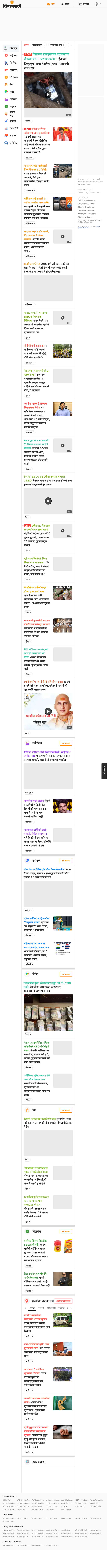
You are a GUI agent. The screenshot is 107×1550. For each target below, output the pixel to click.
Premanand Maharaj (96, 1506)
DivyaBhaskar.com (86, 203)
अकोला (32, 1307)
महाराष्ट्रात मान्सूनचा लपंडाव (67, 1536)
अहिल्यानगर (51, 1307)
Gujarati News (66, 1509)
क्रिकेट (28, 935)
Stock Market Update (67, 1500)
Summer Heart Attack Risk (23, 1506)
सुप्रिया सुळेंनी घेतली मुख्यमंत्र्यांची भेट (81, 1530)
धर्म (26, 733)
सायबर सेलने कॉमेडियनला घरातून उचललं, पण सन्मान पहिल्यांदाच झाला (9, 1533)
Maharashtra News (9, 1518)
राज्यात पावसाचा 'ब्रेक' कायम (9, 1536)
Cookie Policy (83, 193)
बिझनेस (28, 1067)
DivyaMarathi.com (86, 210)
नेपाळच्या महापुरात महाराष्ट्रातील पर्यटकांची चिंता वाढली (96, 1530)
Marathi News (37, 1506)
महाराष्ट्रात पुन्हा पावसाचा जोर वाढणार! (52, 1533)
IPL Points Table (52, 1506)
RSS (89, 190)
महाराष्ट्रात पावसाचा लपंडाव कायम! (38, 1530)
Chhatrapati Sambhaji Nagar (23, 1518)
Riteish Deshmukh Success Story (52, 1503)
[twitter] (63, 121)
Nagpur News (66, 1518)
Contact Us (82, 190)
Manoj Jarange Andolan (9, 1503)
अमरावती (41, 1307)
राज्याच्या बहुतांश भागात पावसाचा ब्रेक (23, 1536)
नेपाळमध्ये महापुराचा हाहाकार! (23, 1530)
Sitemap (96, 179)
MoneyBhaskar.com (87, 214)
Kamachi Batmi (80, 1503)
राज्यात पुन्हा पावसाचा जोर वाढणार (67, 1533)
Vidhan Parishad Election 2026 (52, 1500)
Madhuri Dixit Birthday (38, 1509)
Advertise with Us (84, 179)
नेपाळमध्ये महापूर (65, 1530)
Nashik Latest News (81, 1518)
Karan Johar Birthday (9, 1509)
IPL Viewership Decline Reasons (38, 1500)
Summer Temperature (23, 1503)
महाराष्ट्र (29, 157)
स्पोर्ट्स (27, 910)
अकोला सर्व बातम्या (63, 1301)
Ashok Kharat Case (67, 1503)
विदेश (27, 121)
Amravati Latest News (9, 1521)
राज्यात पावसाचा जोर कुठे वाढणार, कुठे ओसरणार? (52, 1536)
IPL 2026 (64, 1506)
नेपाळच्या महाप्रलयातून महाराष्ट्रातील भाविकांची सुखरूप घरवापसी (9, 1530)
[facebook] (57, 121)
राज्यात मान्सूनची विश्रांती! (96, 1533)
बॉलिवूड (28, 792)
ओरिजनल (29, 190)
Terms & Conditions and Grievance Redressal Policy (90, 183)
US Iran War (7, 1500)
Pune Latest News (52, 1518)
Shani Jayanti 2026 (38, 1503)
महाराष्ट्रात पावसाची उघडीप (38, 1533)
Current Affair (94, 1503)
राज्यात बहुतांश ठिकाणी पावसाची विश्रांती (52, 1530)
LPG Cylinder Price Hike (23, 1500)
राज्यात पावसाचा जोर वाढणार (81, 1536)
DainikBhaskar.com (86, 200)
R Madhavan (79, 1506)
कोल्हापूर (61, 1307)
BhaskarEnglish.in (86, 207)
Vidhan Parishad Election (96, 1500)
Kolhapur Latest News (96, 1518)
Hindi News (50, 1509)
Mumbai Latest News (38, 1518)
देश (27, 337)
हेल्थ (27, 612)
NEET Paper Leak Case (81, 1500)
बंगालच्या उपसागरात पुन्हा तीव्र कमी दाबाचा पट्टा (38, 1536)
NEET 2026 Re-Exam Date (9, 1506)
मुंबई (27, 641)
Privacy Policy (95, 193)
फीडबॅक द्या (104, 770)
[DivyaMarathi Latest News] (12, 6)
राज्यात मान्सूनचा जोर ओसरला (81, 1533)
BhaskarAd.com (85, 217)
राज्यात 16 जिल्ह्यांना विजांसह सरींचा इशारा (23, 1533)
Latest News (21, 1509)
